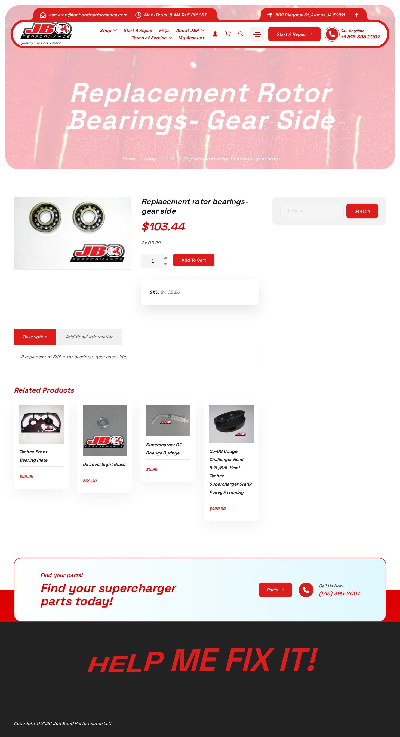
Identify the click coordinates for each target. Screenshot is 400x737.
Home (129, 159)
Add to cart (193, 260)
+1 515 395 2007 (360, 37)
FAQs (164, 30)
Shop (105, 30)
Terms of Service (148, 38)
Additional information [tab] (90, 337)
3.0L (169, 159)
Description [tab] (35, 337)
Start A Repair (137, 30)
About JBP (187, 30)
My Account (191, 38)
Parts (273, 590)
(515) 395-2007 (339, 593)
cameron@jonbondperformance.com (88, 14)
